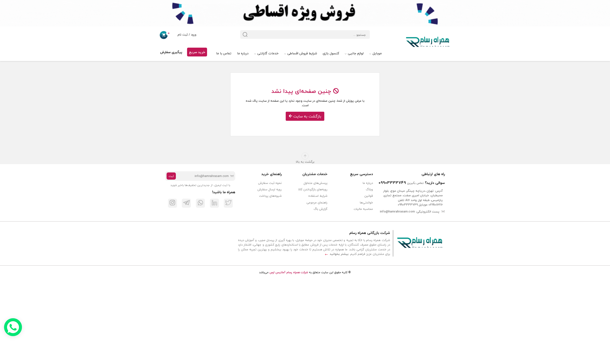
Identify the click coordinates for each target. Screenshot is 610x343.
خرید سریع (197, 52)
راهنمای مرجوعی (316, 202)
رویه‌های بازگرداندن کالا (312, 189)
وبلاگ (369, 189)
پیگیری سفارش (171, 52)
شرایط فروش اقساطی (301, 53)
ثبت (171, 176)
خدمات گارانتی (267, 53)
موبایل (376, 53)
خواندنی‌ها (366, 202)
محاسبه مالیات (363, 209)
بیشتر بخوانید (339, 254)
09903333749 (392, 183)
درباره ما (243, 53)
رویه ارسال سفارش (269, 189)
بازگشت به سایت (306, 116)
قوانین (368, 195)
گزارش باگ (320, 209)
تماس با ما (223, 53)
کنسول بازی (331, 53)
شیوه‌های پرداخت (270, 195)
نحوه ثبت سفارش (270, 183)
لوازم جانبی (355, 53)
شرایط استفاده (317, 195)
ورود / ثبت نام (186, 34)
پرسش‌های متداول (315, 183)
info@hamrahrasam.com (397, 211)
